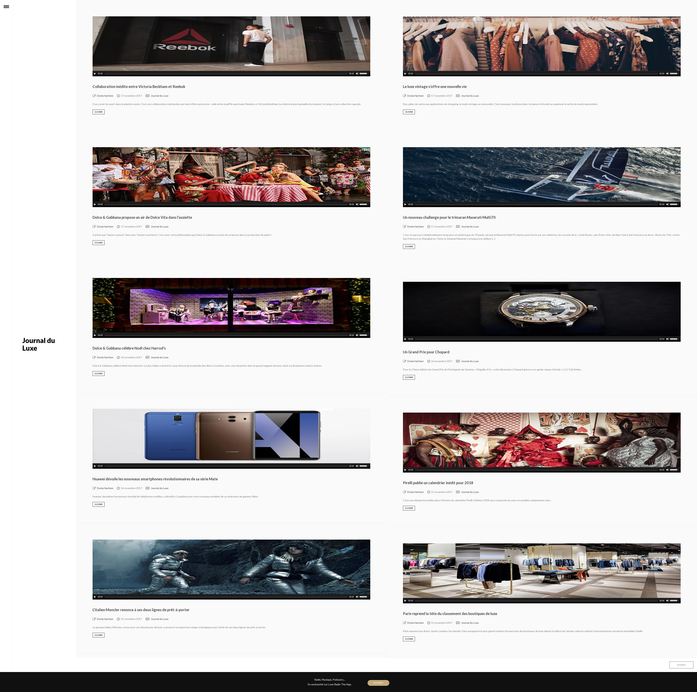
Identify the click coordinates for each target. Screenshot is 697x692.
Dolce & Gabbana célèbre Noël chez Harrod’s (129, 348)
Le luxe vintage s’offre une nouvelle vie (435, 86)
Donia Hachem (105, 95)
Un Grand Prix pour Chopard (426, 352)
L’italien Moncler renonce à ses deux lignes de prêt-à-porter (141, 610)
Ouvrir (99, 111)
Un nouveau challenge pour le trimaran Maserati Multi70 (449, 217)
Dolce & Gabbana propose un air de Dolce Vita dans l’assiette (142, 217)
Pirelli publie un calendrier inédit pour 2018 (438, 483)
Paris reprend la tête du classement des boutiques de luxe (450, 613)
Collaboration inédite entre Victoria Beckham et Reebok (139, 86)
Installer (378, 682)
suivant (681, 664)
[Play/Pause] (94, 73)
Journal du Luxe (159, 95)
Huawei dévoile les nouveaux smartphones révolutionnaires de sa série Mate (155, 479)
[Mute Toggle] (357, 73)
